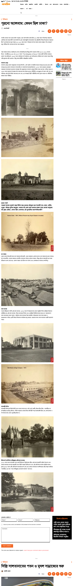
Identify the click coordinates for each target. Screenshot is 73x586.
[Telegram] (70, 31)
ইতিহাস (5, 19)
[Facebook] (57, 31)
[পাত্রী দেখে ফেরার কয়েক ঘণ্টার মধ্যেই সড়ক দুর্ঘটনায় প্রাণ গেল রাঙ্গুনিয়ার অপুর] (58, 65)
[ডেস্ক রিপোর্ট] (2, 28)
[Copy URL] (53, 31)
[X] (62, 31)
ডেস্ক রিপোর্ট (6, 28)
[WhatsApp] (66, 31)
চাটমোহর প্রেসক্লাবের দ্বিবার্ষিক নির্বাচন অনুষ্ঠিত (61, 536)
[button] (21, 12)
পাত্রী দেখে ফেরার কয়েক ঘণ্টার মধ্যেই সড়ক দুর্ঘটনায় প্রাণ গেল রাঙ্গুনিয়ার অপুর (66, 67)
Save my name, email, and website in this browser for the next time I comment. (22, 524)
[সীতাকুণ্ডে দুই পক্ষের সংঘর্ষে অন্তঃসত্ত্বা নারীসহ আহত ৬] (58, 74)
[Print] (49, 31)
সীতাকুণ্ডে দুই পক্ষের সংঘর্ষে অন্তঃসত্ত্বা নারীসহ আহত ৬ (66, 74)
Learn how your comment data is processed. (36, 550)
